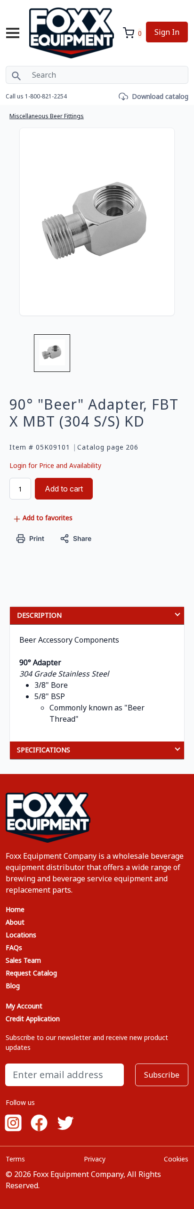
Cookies (176, 1158)
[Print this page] (30, 537)
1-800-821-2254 (46, 96)
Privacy (94, 1158)
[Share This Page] (75, 537)
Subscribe (161, 1075)
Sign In (166, 32)
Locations (21, 934)
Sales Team (23, 960)
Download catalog (160, 96)
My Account (24, 1005)
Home (15, 909)
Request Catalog (31, 972)
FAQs (14, 947)
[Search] (16, 75)
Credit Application (33, 1018)
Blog (13, 985)
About (15, 922)
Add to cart (64, 488)
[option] (52, 356)
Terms (15, 1158)
